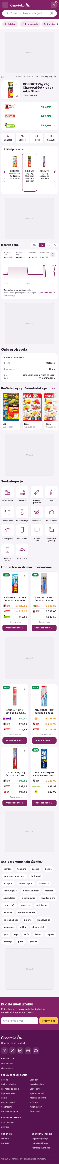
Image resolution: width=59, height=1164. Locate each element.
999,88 (52, 606)
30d (34, 245)
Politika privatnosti (41, 1147)
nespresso (8, 927)
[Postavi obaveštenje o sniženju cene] (52, 254)
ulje (16, 934)
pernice (7, 869)
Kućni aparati (7, 538)
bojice (48, 869)
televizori (25, 905)
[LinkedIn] (20, 1050)
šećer (38, 934)
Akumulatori (36, 1106)
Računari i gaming (51, 539)
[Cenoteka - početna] (29, 5)
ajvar (5, 934)
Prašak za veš (8, 1102)
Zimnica (51, 24)
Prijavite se (48, 1020)
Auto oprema (22, 558)
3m (41, 245)
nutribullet (41, 905)
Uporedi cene (13, 627)
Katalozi (12, 24)
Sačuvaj (51, 140)
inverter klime (48, 898)
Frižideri (34, 1102)
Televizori (35, 1111)
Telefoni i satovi (7, 559)
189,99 (52, 718)
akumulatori (9, 898)
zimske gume (28, 898)
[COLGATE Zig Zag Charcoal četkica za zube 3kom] (11, 90)
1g (55, 245)
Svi (53, 388)
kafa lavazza (43, 919)
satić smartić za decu (14, 876)
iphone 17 (44, 883)
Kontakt (5, 1143)
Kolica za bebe (8, 1084)
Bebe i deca (36, 521)
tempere (21, 869)
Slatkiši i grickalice (37, 502)
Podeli (37, 140)
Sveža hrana (7, 501)
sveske (35, 869)
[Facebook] (4, 1050)
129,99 (23, 606)
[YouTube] (36, 1050)
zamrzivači (9, 905)
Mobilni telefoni (38, 1097)
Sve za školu (31, 24)
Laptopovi (35, 1088)
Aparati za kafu (37, 1093)
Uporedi (22, 140)
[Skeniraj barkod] (51, 13)
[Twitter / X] (12, 1050)
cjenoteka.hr (7, 1068)
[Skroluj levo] (6, 172)
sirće (26, 934)
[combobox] (28, 13)
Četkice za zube (22, 76)
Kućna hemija (22, 521)
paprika (50, 934)
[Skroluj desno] (55, 24)
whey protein (38, 927)
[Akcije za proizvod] (17, 84)
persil (21, 941)
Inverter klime (37, 1084)
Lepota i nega (7, 521)
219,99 (52, 724)
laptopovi (36, 876)
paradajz (7, 941)
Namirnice (22, 501)
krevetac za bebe (26, 912)
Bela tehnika (22, 538)
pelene (27, 919)
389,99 (52, 781)
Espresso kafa (8, 1093)
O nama (5, 1138)
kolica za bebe (10, 919)
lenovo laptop (26, 883)
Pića (51, 501)
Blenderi (34, 1079)
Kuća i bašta (51, 521)
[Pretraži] (7, 13)
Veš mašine (6, 1106)
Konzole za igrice (10, 1111)
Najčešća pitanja (40, 1138)
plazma (33, 941)
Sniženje (8, 140)
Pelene (4, 1079)
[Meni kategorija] (5, 5)
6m (48, 245)
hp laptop (8, 883)
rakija (23, 927)
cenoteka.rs (7, 1063)
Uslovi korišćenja (40, 1143)
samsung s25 (10, 890)
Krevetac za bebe (10, 1088)
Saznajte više (46, 292)
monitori (49, 890)
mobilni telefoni (31, 890)
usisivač (7, 912)
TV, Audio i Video (36, 539)
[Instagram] (28, 1050)
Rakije (4, 1097)
